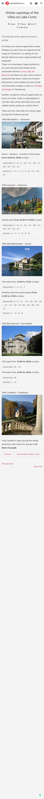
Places (23, 24)
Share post (23, 27)
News (12, 24)
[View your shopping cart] (36, 3)
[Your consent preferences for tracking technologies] (40, 795)
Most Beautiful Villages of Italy (28, 454)
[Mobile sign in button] (31, 3)
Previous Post (7, 464)
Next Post (38, 466)
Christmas (8, 454)
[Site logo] (15, 3)
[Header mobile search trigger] (41, 3)
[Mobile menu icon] (2, 3)
